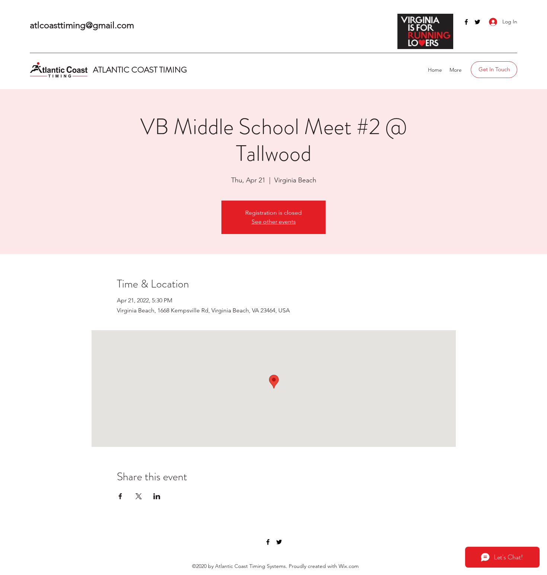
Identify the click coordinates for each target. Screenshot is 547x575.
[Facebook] (466, 22)
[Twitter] (477, 22)
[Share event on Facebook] (120, 496)
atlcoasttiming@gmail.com (82, 25)
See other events (274, 221)
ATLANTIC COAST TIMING (141, 69)
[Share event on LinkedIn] (156, 496)
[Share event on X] (138, 496)
